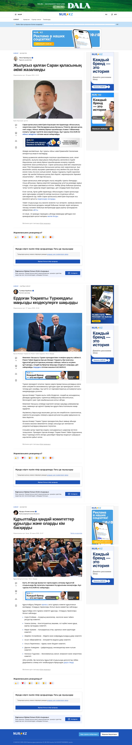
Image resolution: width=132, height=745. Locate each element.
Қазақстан (26, 19)
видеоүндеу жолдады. (47, 199)
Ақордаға (37, 367)
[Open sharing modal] (16, 140)
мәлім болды (53, 216)
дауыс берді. (68, 662)
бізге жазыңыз (45, 223)
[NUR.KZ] (66, 14)
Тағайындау (47, 19)
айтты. (35, 210)
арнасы (45, 605)
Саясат (16, 19)
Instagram (74, 273)
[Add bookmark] (16, 147)
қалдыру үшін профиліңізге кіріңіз (57, 254)
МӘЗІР (20, 14)
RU (106, 14)
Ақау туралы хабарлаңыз (89, 734)
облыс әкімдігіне (30, 134)
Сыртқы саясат (36, 19)
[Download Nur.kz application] (66, 6)
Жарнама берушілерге (109, 734)
